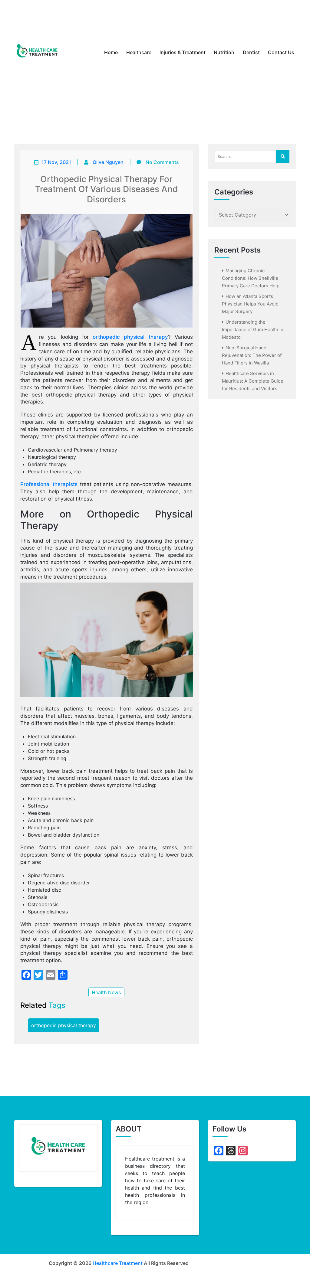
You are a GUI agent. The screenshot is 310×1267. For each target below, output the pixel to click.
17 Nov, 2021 (56, 162)
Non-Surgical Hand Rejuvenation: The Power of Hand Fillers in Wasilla (252, 355)
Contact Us (281, 52)
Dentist (251, 52)
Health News (106, 992)
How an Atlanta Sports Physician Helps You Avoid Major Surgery (250, 303)
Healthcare (138, 52)
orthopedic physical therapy (130, 337)
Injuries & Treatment (183, 52)
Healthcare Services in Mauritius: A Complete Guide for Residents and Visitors (252, 381)
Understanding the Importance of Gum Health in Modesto (252, 329)
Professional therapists (49, 484)
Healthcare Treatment (118, 1263)
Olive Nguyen (108, 162)
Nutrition (224, 52)
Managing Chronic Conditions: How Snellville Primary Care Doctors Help (250, 278)
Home (111, 52)
